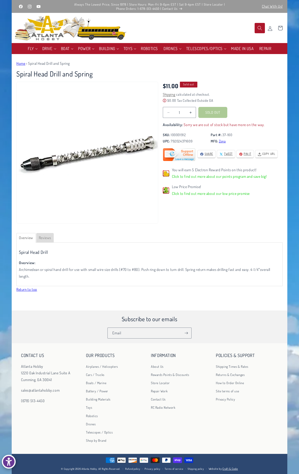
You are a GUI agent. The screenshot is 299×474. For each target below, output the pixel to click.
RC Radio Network (163, 407)
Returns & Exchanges (230, 374)
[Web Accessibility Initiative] (9, 461)
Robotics (92, 416)
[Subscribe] (186, 333)
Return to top (26, 289)
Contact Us (158, 399)
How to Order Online (230, 383)
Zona (222, 141)
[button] (32, 48)
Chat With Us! (272, 6)
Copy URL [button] (268, 154)
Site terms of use (227, 391)
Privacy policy (152, 468)
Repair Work (159, 391)
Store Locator (160, 383)
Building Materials (98, 399)
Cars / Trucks (95, 374)
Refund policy (132, 468)
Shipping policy (196, 468)
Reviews (45, 237)
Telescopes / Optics (99, 432)
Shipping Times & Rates (232, 366)
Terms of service (174, 468)
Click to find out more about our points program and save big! (219, 176)
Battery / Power (97, 391)
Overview (26, 237)
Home (20, 63)
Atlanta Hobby (89, 468)
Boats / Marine (96, 383)
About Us (157, 366)
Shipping (169, 94)
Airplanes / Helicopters (102, 366)
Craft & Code (230, 468)
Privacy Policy (225, 399)
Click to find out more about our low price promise (211, 193)
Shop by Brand (96, 440)
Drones (91, 424)
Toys (89, 407)
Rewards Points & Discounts (170, 374)
